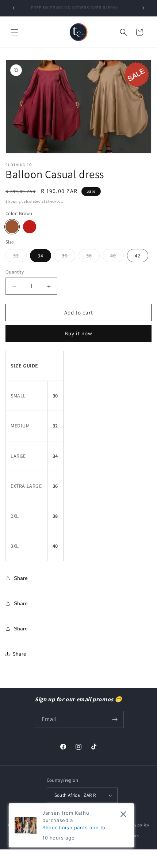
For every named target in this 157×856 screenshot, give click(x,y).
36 (68, 257)
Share (21, 578)
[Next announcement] (143, 8)
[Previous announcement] (13, 8)
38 (93, 257)
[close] (123, 814)
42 (138, 255)
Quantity (14, 272)
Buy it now (78, 333)
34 (40, 255)
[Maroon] (29, 226)
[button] (15, 32)
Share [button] (19, 654)
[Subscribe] (115, 719)
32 (20, 257)
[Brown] (12, 226)
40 (117, 257)
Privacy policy (135, 824)
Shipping (13, 201)
